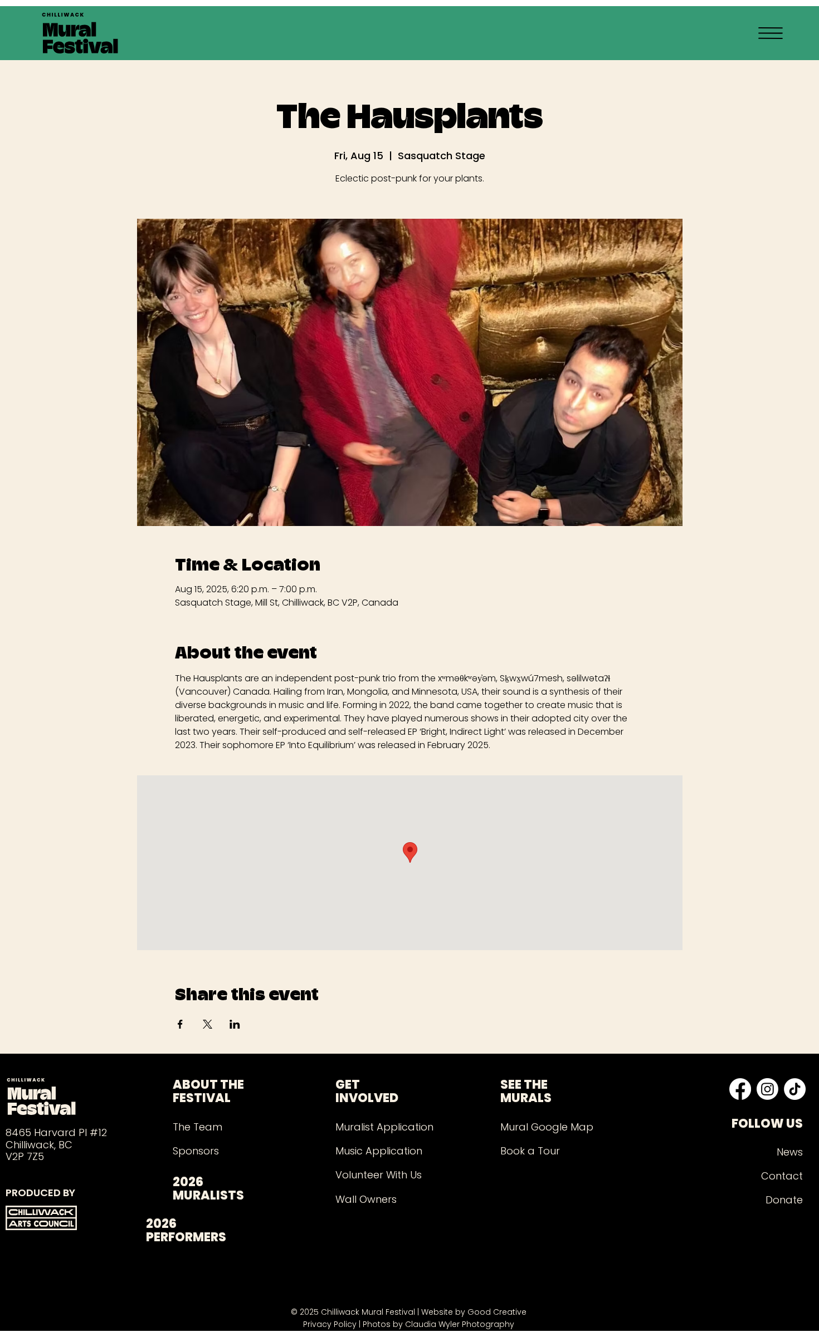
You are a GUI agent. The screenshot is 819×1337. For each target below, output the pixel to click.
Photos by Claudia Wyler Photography (438, 1324)
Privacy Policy (330, 1324)
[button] (770, 33)
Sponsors (196, 1151)
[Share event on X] (207, 1024)
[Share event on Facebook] (180, 1024)
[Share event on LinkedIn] (235, 1024)
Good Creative (496, 1312)
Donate (784, 1200)
